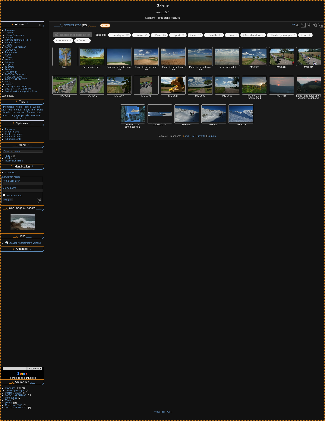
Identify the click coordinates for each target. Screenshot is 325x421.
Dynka (9, 64)
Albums (19, 24)
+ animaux (63, 40)
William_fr (11, 72)
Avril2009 (11, 50)
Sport (27, 109)
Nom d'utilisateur (11, 181)
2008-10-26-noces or (16, 74)
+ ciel (195, 35)
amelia (9, 84)
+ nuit (305, 35)
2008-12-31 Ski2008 (15, 47)
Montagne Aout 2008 (15, 86)
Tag (78, 25)
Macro (8, 54)
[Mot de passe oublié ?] (38, 200)
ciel (13, 112)
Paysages (10, 30)
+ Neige (140, 35)
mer (33, 109)
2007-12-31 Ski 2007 (16, 79)
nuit (10, 109)
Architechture (34, 112)
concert (21, 112)
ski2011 (9, 59)
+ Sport (177, 35)
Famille (27, 106)
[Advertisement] (22, 308)
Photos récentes (13, 136)
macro (6, 115)
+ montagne (119, 35)
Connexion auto (13, 195)
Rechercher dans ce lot (75, 34)
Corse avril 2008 (13, 76)
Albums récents (13, 139)
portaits (25, 115)
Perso (8, 81)
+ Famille (214, 35)
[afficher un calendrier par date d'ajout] (314, 25)
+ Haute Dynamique (282, 35)
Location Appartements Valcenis (25, 243)
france (9, 32)
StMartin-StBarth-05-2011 (18, 40)
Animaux (9, 62)
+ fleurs (82, 40)
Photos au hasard (14, 134)
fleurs (19, 118)
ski (25, 118)
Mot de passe (9, 188)
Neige (9, 45)
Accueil (68, 25)
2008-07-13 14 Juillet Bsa (18, 89)
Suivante (200, 136)
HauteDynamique (15, 35)
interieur (18, 109)
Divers (8, 69)
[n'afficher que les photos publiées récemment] (40, 24)
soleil (3, 109)
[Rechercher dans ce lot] (293, 24)
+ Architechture (253, 35)
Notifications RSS (14, 160)
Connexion (10, 172)
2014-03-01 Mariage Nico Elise (21, 91)
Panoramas (11, 52)
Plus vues (10, 129)
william (36, 106)
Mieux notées (12, 131)
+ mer (232, 35)
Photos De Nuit (13, 42)
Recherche (10, 158)
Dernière (211, 136)
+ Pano (159, 35)
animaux (35, 115)
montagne (8, 106)
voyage (16, 115)
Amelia (6, 112)
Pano (40, 109)
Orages (10, 37)
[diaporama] (309, 25)
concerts (9, 67)
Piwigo (169, 412)
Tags (7, 156)
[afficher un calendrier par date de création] (320, 25)
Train (9, 57)
